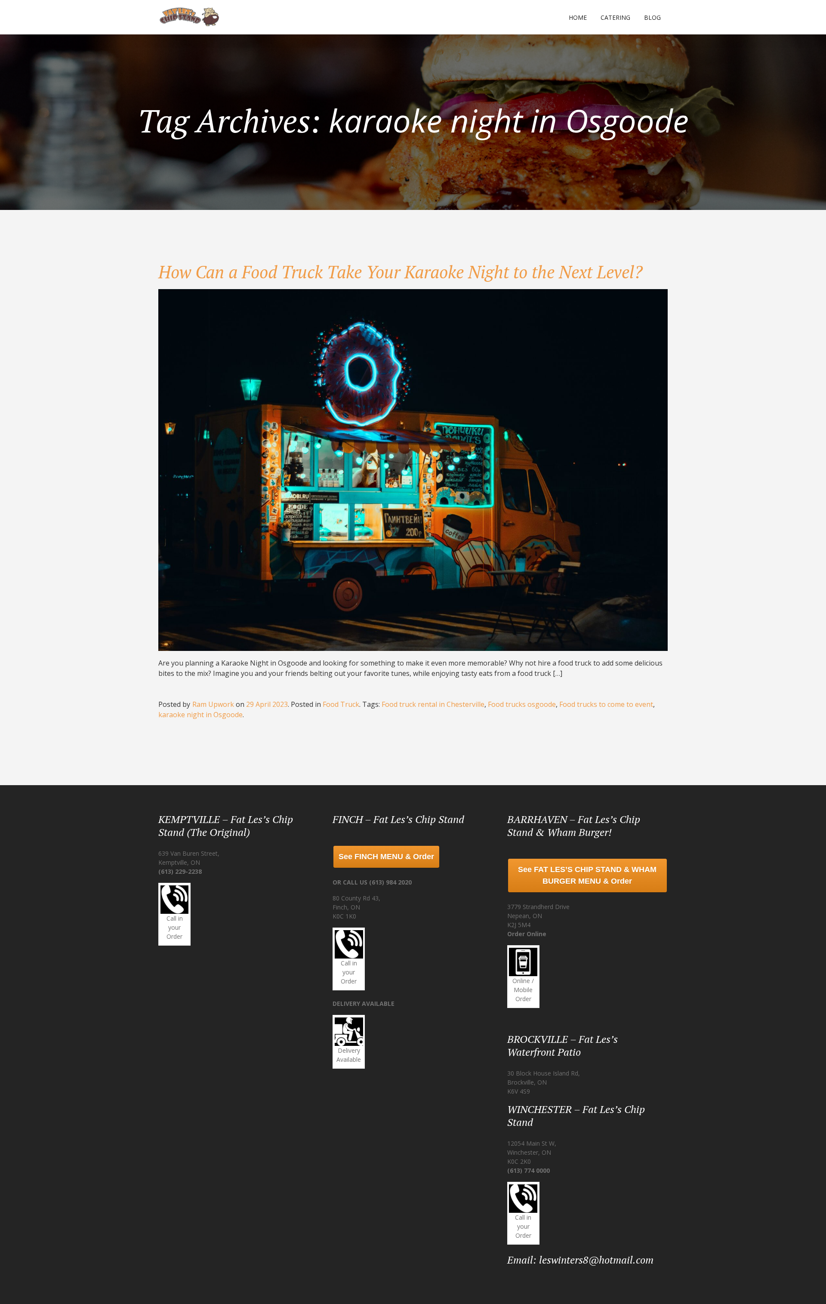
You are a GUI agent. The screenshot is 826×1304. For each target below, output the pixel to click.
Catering (615, 17)
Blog (652, 17)
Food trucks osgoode (522, 704)
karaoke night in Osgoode (200, 714)
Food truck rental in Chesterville (433, 704)
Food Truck (341, 704)
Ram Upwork (213, 704)
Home (578, 17)
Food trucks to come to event (606, 704)
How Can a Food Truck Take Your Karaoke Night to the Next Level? (400, 271)
